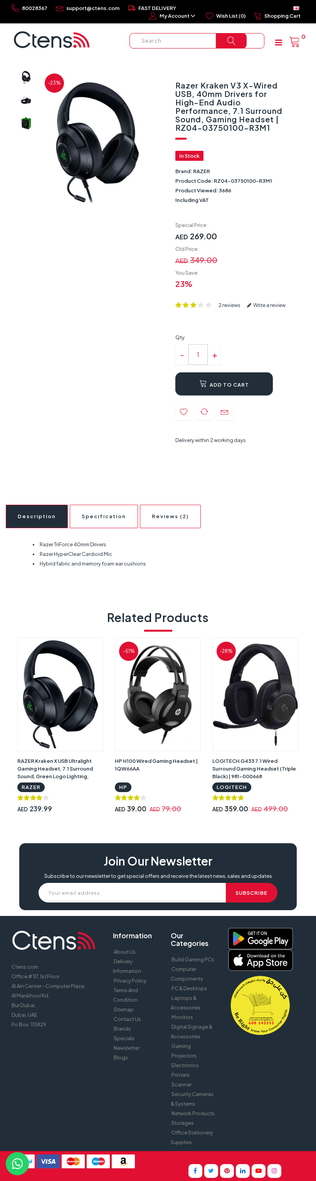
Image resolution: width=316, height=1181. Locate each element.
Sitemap (124, 1009)
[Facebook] (195, 1171)
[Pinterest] (227, 1171)
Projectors (184, 1056)
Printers (180, 1075)
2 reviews (229, 305)
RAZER (201, 171)
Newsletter (127, 1048)
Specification (104, 516)
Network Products (193, 1113)
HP (123, 787)
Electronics (185, 1065)
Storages (182, 1123)
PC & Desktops (189, 988)
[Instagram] (274, 1171)
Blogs (121, 1057)
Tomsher (219, 1158)
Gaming (181, 1046)
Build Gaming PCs (192, 959)
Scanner (181, 1084)
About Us (125, 952)
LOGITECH (232, 787)
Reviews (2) (170, 516)
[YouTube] (259, 1171)
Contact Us (127, 1019)
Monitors (182, 1017)
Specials (124, 1038)
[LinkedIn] (243, 1171)
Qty (180, 337)
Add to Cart (228, 385)
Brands (122, 1029)
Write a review (269, 305)
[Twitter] (211, 1171)
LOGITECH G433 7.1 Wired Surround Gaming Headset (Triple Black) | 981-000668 (254, 768)
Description (37, 516)
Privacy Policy (130, 980)
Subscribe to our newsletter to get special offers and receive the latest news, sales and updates (158, 876)
